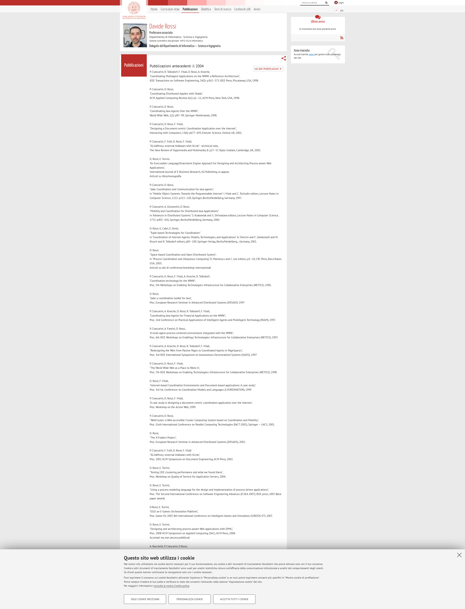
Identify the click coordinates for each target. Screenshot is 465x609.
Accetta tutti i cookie (234, 599)
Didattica (206, 9)
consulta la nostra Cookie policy (171, 585)
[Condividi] (284, 58)
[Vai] (326, 2)
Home (154, 9)
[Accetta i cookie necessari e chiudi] (459, 555)
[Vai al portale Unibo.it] (134, 10)
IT (336, 10)
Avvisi (257, 9)
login (311, 54)
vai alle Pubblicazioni (266, 68)
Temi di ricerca (222, 9)
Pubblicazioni (190, 9)
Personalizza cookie (190, 599)
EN (341, 10)
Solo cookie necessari (145, 599)
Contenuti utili (242, 9)
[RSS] (341, 38)
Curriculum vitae (170, 9)
